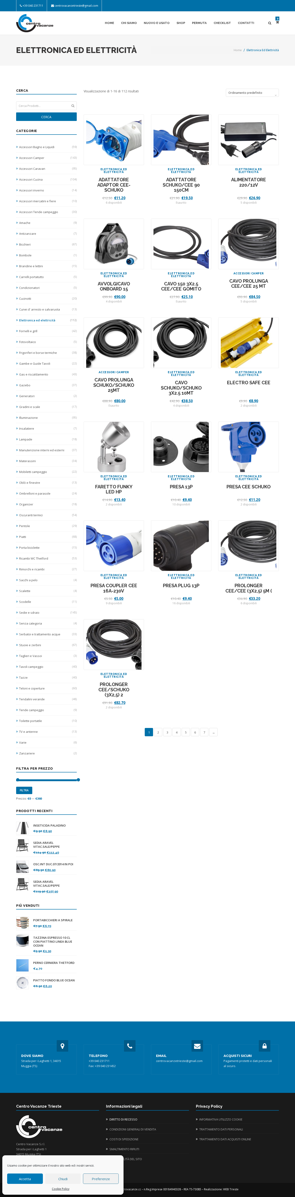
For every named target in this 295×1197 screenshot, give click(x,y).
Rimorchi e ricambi (48, 569)
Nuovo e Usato (157, 23)
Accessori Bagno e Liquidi (48, 147)
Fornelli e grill (48, 331)
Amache (48, 223)
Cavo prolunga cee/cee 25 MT (248, 283)
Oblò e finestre (48, 483)
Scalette (48, 591)
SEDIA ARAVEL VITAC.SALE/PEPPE (46, 845)
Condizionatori (48, 288)
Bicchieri (48, 244)
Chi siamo (129, 23)
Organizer (48, 504)
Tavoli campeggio (48, 667)
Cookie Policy (60, 1189)
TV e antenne (48, 732)
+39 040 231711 (33, 6)
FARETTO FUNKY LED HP (114, 489)
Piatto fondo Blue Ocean (54, 980)
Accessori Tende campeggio (48, 212)
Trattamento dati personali (221, 1129)
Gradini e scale (48, 407)
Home (109, 23)
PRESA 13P (181, 487)
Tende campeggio (48, 710)
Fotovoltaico (48, 342)
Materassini (48, 461)
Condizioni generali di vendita (132, 1129)
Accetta (25, 1178)
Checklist (222, 23)
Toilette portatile (48, 721)
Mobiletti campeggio (48, 472)
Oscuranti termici (48, 515)
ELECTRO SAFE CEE (248, 382)
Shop (181, 23)
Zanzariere (48, 753)
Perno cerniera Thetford (53, 963)
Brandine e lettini (48, 266)
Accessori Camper (48, 158)
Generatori (48, 396)
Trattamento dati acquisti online (225, 1139)
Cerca (46, 117)
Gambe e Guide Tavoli (48, 363)
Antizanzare (48, 234)
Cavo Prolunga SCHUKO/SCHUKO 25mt (113, 385)
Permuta (199, 23)
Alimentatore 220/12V (248, 182)
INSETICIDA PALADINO (49, 825)
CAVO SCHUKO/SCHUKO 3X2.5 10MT (181, 388)
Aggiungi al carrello (114, 143)
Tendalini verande (48, 699)
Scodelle (48, 602)
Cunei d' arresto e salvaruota (48, 309)
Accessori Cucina (48, 179)
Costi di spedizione (124, 1139)
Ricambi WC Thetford (48, 558)
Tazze (48, 677)
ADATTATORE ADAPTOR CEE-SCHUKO (113, 185)
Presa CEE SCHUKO (249, 487)
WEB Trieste (231, 1189)
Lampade (48, 439)
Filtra (24, 790)
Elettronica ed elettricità (48, 320)
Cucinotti (48, 298)
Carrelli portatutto (48, 277)
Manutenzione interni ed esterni (48, 450)
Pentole (48, 526)
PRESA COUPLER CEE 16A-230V (114, 588)
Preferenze (101, 1178)
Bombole (48, 255)
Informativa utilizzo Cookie (220, 1119)
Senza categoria (48, 623)
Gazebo (48, 385)
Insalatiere (48, 428)
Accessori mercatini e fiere (48, 201)
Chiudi (63, 1178)
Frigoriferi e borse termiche (48, 353)
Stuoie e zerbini (48, 645)
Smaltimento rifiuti (124, 1149)
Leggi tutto (181, 143)
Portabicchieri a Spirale (53, 920)
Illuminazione (48, 418)
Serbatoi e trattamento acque (48, 634)
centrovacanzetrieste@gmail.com (76, 6)
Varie (48, 742)
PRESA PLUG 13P (181, 585)
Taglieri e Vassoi (48, 656)
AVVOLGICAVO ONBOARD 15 (114, 286)
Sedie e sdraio (48, 612)
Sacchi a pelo (48, 580)
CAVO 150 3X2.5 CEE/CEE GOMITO (181, 286)
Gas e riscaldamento (48, 374)
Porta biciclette (48, 548)
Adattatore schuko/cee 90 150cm (181, 185)
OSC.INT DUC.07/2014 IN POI (53, 864)
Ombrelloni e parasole (48, 493)
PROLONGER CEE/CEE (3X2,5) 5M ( (248, 588)
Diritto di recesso (123, 1119)
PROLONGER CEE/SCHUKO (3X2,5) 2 (113, 690)
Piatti (48, 537)
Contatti (246, 23)
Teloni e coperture (48, 688)
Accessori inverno (48, 190)
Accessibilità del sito (125, 1159)
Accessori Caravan (48, 169)
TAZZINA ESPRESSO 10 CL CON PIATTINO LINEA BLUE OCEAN (52, 942)
